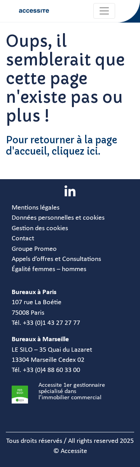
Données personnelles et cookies (58, 218)
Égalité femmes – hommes (49, 269)
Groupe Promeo (34, 249)
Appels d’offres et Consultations (56, 259)
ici (92, 151)
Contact (23, 238)
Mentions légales (36, 207)
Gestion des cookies (40, 228)
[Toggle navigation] (104, 11)
